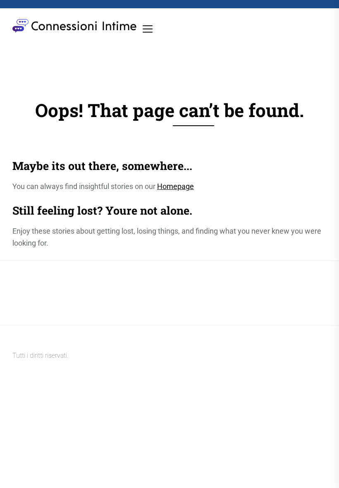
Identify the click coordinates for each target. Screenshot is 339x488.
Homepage (175, 186)
